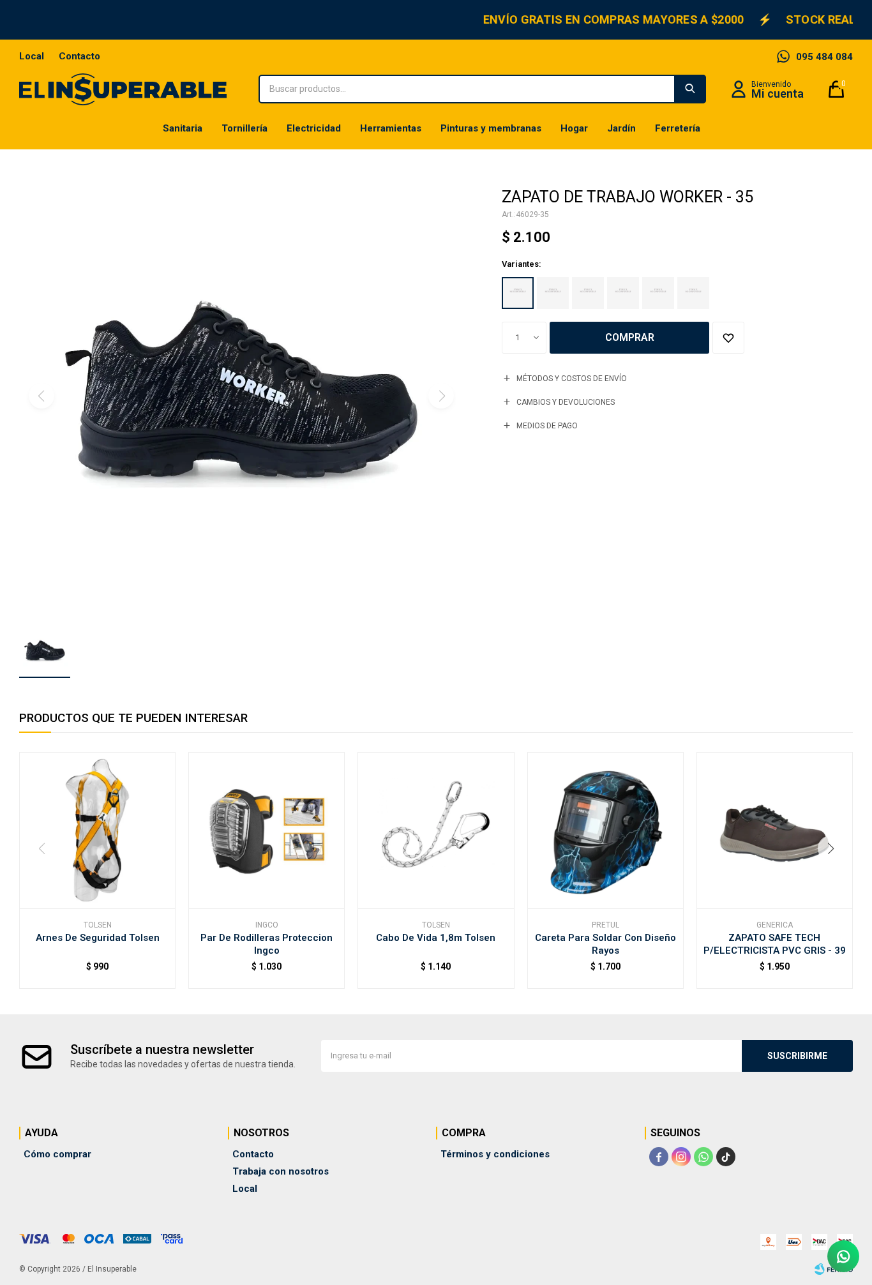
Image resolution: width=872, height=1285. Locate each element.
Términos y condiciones (495, 1154)
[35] (518, 293)
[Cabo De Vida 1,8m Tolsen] (435, 830)
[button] (690, 89)
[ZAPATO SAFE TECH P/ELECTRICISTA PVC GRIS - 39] (774, 830)
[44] (623, 293)
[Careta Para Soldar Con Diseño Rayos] (605, 830)
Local (31, 56)
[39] (588, 293)
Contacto (79, 56)
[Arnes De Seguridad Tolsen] (97, 830)
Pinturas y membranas (490, 128)
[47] (693, 293)
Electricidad (314, 128)
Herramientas (390, 128)
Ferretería (677, 128)
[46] (658, 293)
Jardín (621, 128)
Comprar (629, 337)
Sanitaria (182, 128)
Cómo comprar (57, 1154)
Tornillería (244, 128)
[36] (553, 293)
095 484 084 (824, 57)
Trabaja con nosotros (280, 1171)
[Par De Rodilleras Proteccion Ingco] (266, 830)
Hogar (574, 128)
